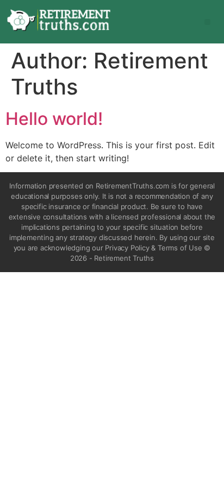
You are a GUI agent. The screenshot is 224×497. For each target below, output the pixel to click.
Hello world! (54, 118)
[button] (207, 22)
